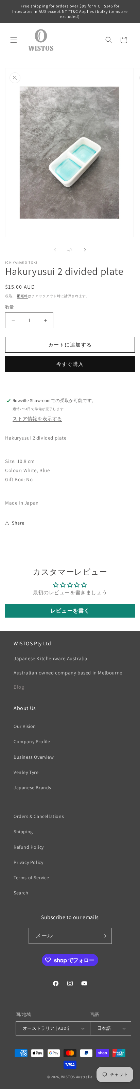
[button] (13, 39)
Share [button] (18, 523)
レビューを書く (70, 610)
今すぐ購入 (70, 364)
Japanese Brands (32, 787)
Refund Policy (29, 847)
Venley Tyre (26, 772)
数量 (9, 307)
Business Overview (34, 757)
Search (21, 893)
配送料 (22, 296)
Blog (19, 687)
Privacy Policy (28, 862)
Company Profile (32, 741)
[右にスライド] (84, 249)
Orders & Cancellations (39, 816)
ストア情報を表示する (37, 419)
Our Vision (25, 726)
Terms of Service (31, 877)
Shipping (23, 831)
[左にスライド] (55, 249)
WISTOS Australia (77, 1076)
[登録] (104, 936)
